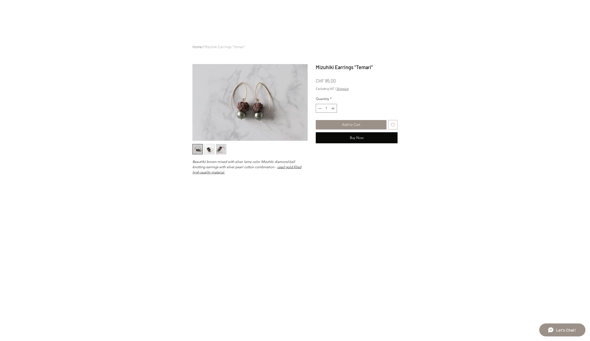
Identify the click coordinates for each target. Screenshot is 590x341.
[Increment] (333, 108)
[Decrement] (319, 108)
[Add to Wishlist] (393, 124)
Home (197, 46)
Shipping (342, 89)
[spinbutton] (326, 108)
